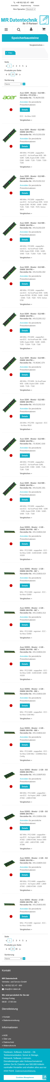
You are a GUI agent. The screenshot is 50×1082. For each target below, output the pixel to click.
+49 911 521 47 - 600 (25, 2)
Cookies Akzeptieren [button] (25, 1077)
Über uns (7, 1039)
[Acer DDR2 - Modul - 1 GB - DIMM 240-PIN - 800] (9, 693)
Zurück (6, 66)
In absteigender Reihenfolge (24, 84)
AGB (5, 1035)
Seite (6, 62)
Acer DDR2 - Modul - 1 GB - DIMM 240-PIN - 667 (32, 528)
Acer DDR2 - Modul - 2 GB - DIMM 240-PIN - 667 (32, 901)
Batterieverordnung (11, 1020)
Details (25, 110)
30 (16, 74)
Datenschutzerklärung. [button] (25, 1071)
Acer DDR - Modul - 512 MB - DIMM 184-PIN (33, 131)
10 (9, 74)
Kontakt (36, 6)
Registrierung (26, 6)
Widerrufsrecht (9, 1045)
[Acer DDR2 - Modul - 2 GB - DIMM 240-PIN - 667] (9, 904)
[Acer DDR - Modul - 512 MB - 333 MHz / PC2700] (9, 97)
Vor (26, 66)
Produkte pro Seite (12, 70)
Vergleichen (25, 120)
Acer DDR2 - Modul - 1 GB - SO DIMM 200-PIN (34, 771)
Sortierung (9, 80)
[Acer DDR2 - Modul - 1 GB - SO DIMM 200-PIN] (9, 776)
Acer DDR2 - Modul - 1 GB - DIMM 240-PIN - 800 (32, 690)
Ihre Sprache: (19, 9)
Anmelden (14, 6)
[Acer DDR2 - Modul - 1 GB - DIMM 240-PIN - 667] (9, 532)
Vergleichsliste (36, 45)
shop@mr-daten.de (12, 989)
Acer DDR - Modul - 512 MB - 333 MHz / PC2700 (33, 94)
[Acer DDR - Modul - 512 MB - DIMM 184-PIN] (9, 136)
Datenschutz (8, 1042)
